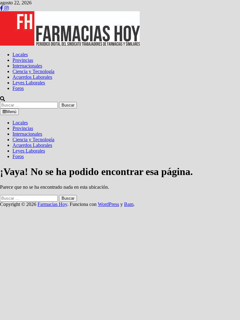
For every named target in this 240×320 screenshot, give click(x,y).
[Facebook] (2, 8)
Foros (18, 88)
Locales (20, 54)
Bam (128, 204)
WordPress (108, 204)
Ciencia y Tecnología (33, 71)
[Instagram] (6, 8)
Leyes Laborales (28, 82)
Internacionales (27, 65)
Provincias (22, 60)
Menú (11, 111)
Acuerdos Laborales (32, 77)
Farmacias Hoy (52, 204)
